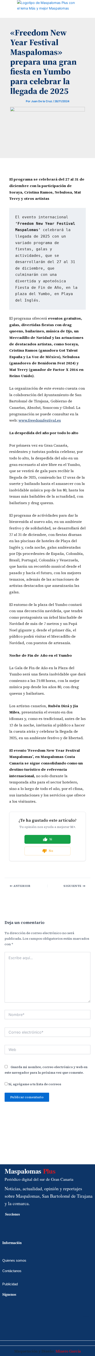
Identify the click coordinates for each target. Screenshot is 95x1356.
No (51, 851)
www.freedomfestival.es (39, 420)
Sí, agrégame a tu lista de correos (34, 1084)
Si (50, 839)
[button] (3, 9)
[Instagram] (8, 1331)
